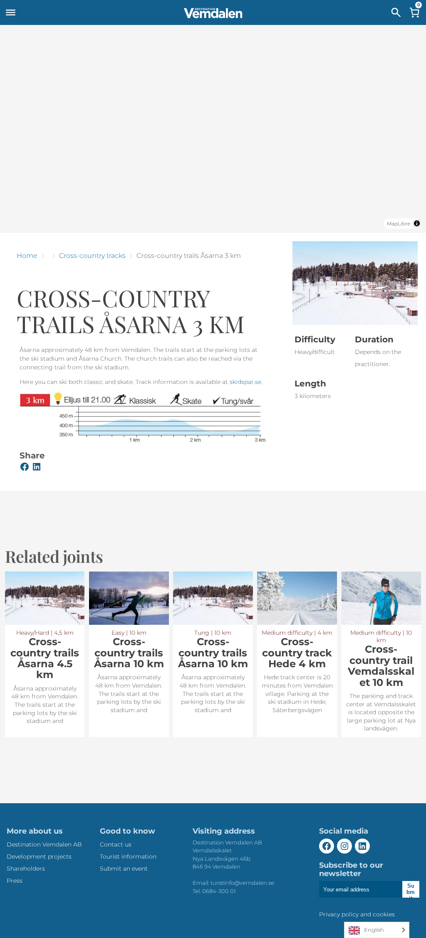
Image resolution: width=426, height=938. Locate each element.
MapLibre (398, 223)
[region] (213, 129)
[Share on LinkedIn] (37, 468)
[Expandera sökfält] (396, 12)
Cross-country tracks (92, 256)
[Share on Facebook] (25, 468)
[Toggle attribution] (417, 223)
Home (27, 256)
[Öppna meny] (10, 12)
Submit (410, 890)
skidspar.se (245, 382)
